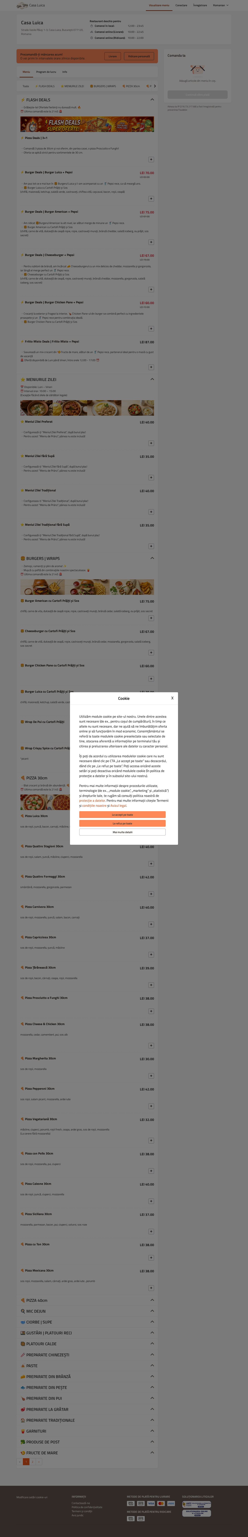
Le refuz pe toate (122, 823)
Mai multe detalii (122, 832)
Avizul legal (118, 805)
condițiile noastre (94, 805)
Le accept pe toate (122, 815)
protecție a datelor (92, 800)
